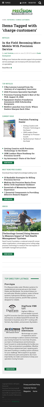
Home (4, 20)
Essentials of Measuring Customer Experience (20, 188)
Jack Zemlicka (8, 53)
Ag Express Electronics (27, 329)
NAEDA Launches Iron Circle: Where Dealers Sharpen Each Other (21, 108)
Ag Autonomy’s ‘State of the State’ (20, 158)
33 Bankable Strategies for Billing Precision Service (19, 178)
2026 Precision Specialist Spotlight (20, 92)
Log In (24, 3)
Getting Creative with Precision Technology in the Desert (19, 149)
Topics (7, 3)
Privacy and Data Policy (32, 384)
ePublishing (15, 401)
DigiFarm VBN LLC (29, 307)
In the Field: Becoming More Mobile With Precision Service (21, 46)
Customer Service (30, 388)
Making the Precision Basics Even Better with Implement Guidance (20, 183)
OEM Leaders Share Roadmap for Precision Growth (19, 154)
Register (32, 3)
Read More (6, 68)
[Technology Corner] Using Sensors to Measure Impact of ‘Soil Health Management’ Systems (20, 236)
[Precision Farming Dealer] (9, 128)
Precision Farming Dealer (28, 120)
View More (8, 163)
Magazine (27, 391)
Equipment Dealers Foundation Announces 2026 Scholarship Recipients (18, 102)
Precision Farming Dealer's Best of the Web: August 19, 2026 (21, 96)
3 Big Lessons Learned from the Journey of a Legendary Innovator (20, 88)
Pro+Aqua (10, 284)
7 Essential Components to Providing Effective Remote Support (21, 193)
